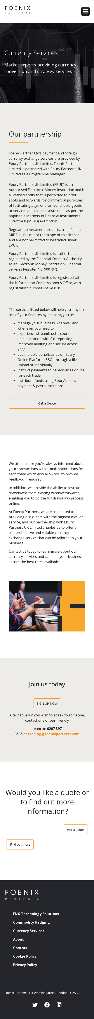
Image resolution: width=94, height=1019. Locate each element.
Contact (20, 947)
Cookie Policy (25, 956)
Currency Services (28, 930)
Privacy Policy (25, 964)
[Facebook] (47, 1004)
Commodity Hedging (31, 922)
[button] (85, 11)
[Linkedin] (59, 1004)
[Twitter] (35, 1004)
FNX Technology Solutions (36, 913)
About (18, 939)
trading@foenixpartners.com (54, 733)
